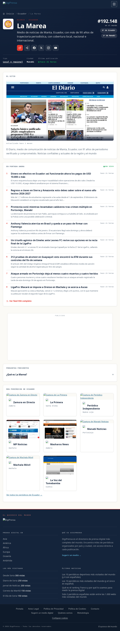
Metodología (83, 613)
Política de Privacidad (54, 609)
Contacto (95, 609)
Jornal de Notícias (11, 585)
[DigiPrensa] (17, 520)
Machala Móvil (21, 464)
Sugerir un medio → (71, 555)
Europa (6, 551)
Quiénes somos (65, 613)
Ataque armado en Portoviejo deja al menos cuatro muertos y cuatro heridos (54, 273)
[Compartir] (27, 48)
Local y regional (13, 62)
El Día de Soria (10, 595)
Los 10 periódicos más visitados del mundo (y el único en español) (88, 582)
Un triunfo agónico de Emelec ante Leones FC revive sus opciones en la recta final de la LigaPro (54, 242)
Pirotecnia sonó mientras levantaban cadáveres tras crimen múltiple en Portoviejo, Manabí (51, 208)
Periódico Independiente (91, 407)
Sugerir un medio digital (42, 613)
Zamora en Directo (24, 402)
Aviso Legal (33, 609)
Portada (19, 609)
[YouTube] (56, 48)
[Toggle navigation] (114, 4)
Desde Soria (9, 575)
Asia (5, 538)
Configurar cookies (60, 618)
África (6, 547)
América (7, 543)
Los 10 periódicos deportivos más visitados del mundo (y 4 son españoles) (88, 576)
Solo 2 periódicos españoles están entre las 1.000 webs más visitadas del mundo (89, 595)
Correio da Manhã (12, 590)
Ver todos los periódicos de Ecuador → (24, 495)
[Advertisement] (60, 337)
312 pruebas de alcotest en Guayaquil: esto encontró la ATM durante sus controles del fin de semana (51, 258)
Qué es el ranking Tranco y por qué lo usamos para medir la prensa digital (87, 589)
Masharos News (59, 444)
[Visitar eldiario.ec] (20, 48)
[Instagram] (48, 48)
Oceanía (7, 556)
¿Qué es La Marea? (16, 374)
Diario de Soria (10, 580)
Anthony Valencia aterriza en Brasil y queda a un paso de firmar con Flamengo (49, 225)
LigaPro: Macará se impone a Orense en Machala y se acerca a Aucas (49, 287)
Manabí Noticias (96, 429)
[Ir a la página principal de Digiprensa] (16, 4)
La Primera (56, 402)
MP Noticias (20, 444)
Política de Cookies (77, 609)
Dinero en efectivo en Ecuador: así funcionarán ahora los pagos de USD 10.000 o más (51, 175)
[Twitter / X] (41, 48)
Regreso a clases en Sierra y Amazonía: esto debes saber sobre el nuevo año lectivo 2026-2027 (53, 192)
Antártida (7, 560)
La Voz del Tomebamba (54, 482)
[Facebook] (34, 48)
